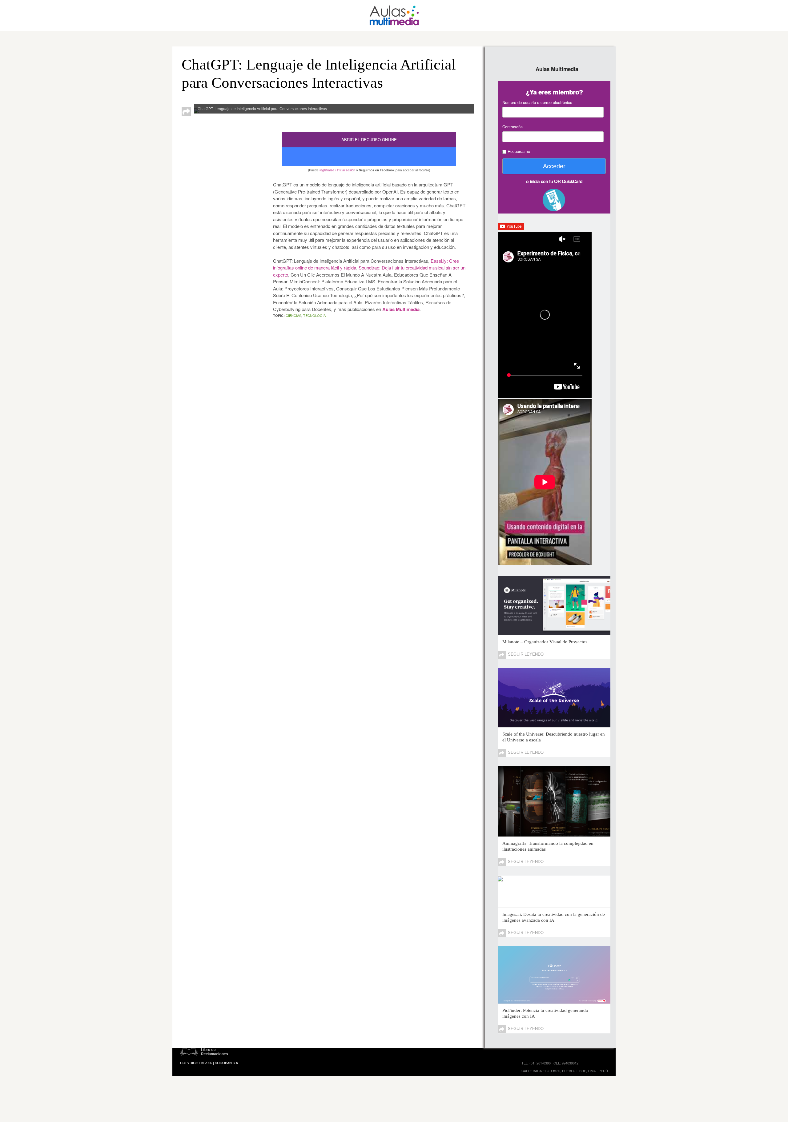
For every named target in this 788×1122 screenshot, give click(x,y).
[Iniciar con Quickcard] (554, 201)
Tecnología (314, 315)
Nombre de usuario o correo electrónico (537, 102)
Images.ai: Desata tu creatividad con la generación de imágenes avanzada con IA (553, 917)
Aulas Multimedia (401, 309)
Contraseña (512, 127)
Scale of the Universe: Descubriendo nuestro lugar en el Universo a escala (553, 737)
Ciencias (293, 315)
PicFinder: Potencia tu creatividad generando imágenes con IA (545, 1013)
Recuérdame (518, 151)
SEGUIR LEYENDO (526, 654)
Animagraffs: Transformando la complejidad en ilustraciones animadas (547, 846)
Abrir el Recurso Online (369, 139)
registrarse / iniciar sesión (337, 170)
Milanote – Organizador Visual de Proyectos (544, 641)
